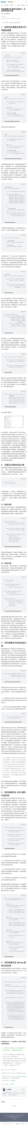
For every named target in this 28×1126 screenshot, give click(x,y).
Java (3, 1084)
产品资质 (14, 1118)
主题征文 (11, 5)
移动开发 (23, 5)
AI (15, 5)
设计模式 (12, 1084)
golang (18, 5)
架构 (7, 1084)
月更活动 (6, 5)
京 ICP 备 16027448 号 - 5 (14, 1117)
